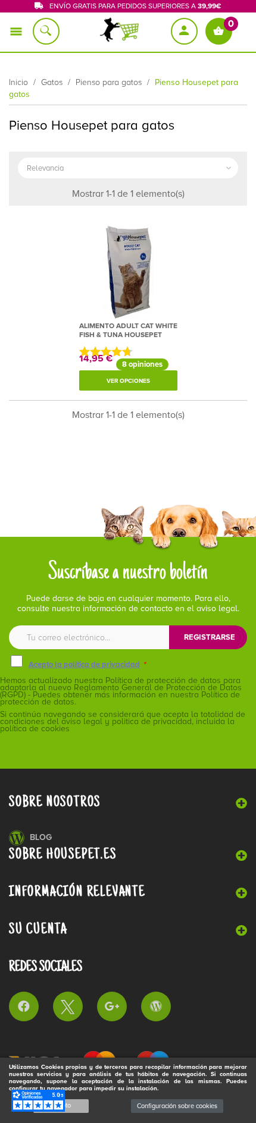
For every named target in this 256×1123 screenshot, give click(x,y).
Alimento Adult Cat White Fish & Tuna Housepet (128, 330)
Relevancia (130, 168)
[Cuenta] (185, 31)
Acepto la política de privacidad (84, 664)
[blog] (156, 1006)
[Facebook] (24, 1006)
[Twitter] (68, 1006)
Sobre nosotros (55, 802)
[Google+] (112, 1006)
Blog (41, 837)
